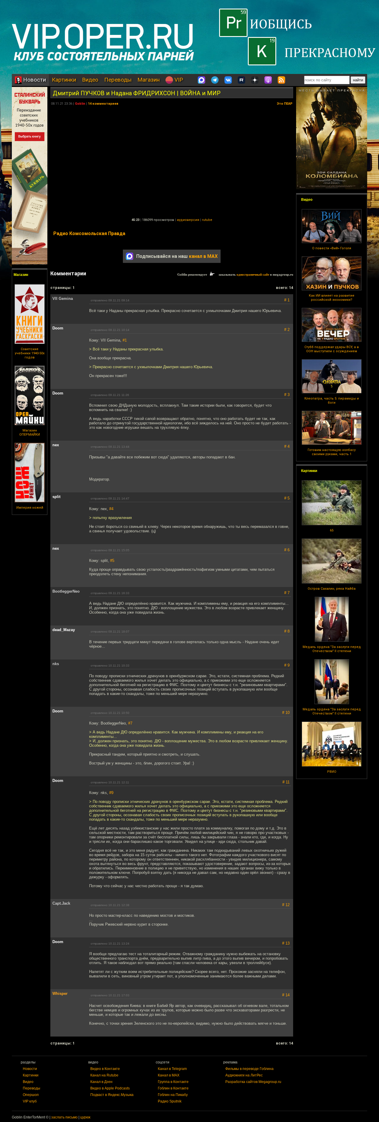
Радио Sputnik (170, 1101)
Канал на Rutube (104, 1075)
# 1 (287, 300)
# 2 (287, 329)
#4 (111, 509)
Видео (90, 79)
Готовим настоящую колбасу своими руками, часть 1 (332, 452)
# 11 (286, 782)
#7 (130, 723)
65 (331, 530)
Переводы (117, 79)
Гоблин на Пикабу (173, 1095)
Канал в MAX (168, 1075)
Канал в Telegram (172, 1069)
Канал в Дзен (101, 1082)
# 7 (287, 593)
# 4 (287, 446)
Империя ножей (29, 508)
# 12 (286, 905)
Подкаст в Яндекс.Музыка (112, 1095)
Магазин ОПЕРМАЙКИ (29, 432)
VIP (178, 79)
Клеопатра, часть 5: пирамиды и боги (331, 401)
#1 (125, 340)
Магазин (148, 79)
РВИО (331, 772)
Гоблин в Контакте (173, 1088)
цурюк (85, 1117)
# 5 (287, 498)
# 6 (287, 550)
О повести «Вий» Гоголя (331, 248)
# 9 (287, 665)
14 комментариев (103, 104)
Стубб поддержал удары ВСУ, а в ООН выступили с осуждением (331, 349)
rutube (207, 220)
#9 (111, 792)
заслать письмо (64, 1117)
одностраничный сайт (253, 274)
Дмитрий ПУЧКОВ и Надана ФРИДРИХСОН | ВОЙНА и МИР (137, 93)
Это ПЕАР (285, 104)
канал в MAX (203, 256)
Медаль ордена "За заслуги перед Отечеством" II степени (332, 649)
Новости (34, 79)
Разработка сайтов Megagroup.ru (253, 1082)
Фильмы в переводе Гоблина (249, 1069)
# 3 (287, 394)
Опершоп (31, 1095)
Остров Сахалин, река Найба (332, 589)
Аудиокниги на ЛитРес (244, 1075)
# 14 (286, 995)
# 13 (286, 943)
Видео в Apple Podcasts (110, 1088)
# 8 (287, 631)
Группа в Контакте (173, 1082)
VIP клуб (30, 1101)
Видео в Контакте (105, 1069)
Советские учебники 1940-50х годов (29, 353)
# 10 (286, 712)
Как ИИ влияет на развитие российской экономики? (331, 298)
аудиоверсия (188, 220)
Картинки (64, 79)
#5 (112, 560)
